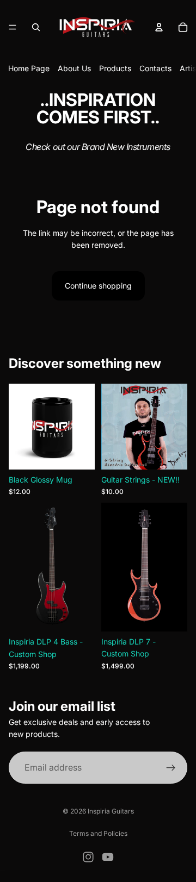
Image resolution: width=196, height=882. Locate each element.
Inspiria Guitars (111, 811)
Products (115, 68)
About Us (74, 68)
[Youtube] (107, 857)
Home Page (29, 68)
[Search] (36, 27)
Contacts (155, 68)
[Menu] (12, 27)
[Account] (159, 27)
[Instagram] (88, 857)
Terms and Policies (98, 833)
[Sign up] (171, 767)
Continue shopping (98, 285)
